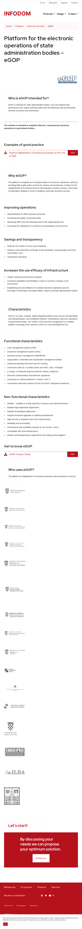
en (44, 3)
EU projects (26, 887)
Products (41, 887)
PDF (73, 153)
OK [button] (5, 924)
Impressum (33, 906)
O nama (72, 14)
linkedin (42, 897)
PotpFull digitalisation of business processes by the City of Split (37, 154)
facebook (54, 897)
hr (41, 3)
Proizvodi (48, 14)
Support (64, 3)
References (9, 887)
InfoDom (17, 13)
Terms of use (8, 906)
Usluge (60, 14)
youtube (50, 897)
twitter (46, 897)
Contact (74, 3)
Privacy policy (21, 906)
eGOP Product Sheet (19, 454)
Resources (53, 3)
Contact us (41, 858)
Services (56, 887)
